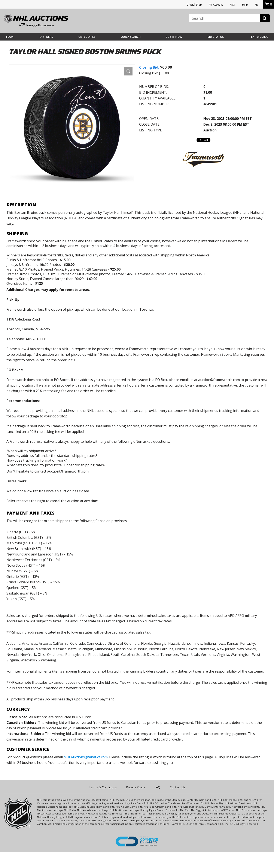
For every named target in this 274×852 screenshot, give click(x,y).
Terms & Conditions (103, 787)
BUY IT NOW (174, 37)
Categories (86, 37)
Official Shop (194, 4)
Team (9, 37)
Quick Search (131, 37)
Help (245, 4)
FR (256, 4)
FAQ (232, 4)
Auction (210, 130)
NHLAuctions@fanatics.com (86, 757)
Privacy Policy (135, 787)
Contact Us (177, 787)
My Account (216, 4)
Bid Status (215, 37)
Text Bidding (258, 37)
